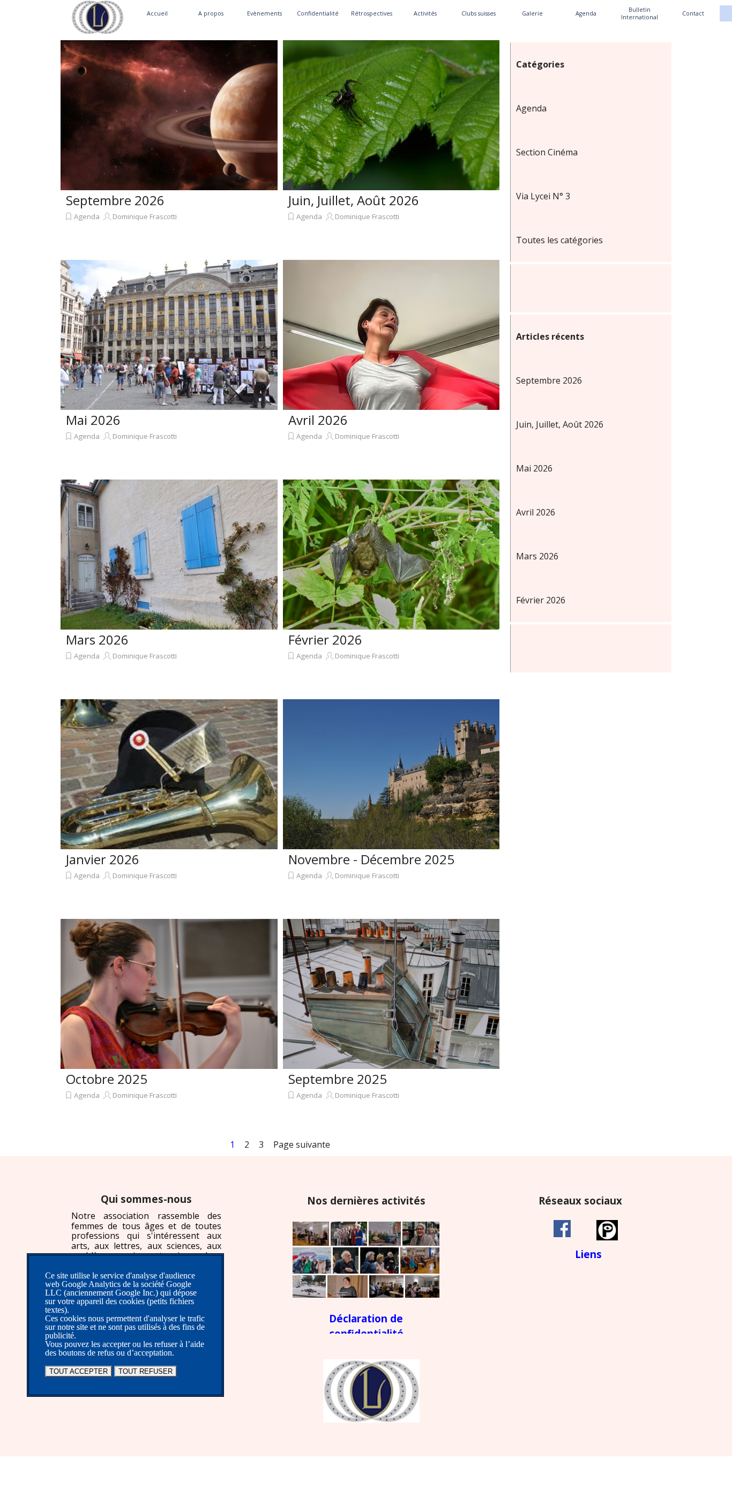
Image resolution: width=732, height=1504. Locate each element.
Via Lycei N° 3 (543, 196)
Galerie (532, 13)
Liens (588, 1254)
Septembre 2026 (115, 200)
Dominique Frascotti (145, 216)
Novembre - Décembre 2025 (371, 859)
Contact (693, 13)
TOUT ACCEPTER (78, 1371)
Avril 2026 (318, 420)
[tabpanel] (146, 1241)
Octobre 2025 (106, 1079)
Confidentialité (318, 13)
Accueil (157, 13)
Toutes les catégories (559, 240)
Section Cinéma (547, 152)
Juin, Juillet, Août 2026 (353, 200)
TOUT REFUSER (145, 1371)
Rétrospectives (371, 13)
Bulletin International (639, 13)
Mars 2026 (97, 639)
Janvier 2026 (102, 859)
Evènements (264, 13)
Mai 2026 (93, 420)
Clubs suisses (478, 13)
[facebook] (562, 1228)
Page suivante (301, 1144)
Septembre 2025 (337, 1079)
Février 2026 (325, 639)
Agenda (586, 13)
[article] (169, 147)
